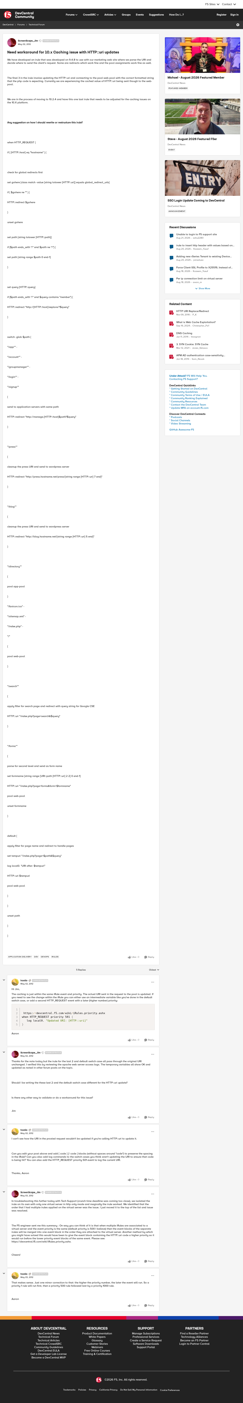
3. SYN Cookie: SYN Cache (192, 344)
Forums (21, 24)
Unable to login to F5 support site (196, 234)
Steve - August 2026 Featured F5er (192, 139)
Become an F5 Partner (194, 1340)
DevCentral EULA (49, 1350)
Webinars (97, 1347)
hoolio (23, 980)
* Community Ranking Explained (188, 398)
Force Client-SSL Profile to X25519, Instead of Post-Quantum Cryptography (203, 267)
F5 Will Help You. (188, 375)
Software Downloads (146, 1344)
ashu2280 (198, 238)
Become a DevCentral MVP (48, 1357)
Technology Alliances (194, 1337)
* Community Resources (183, 401)
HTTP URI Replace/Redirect (192, 311)
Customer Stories (97, 1344)
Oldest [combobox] (154, 970)
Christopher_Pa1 (200, 325)
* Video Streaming (180, 423)
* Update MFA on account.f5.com (188, 407)
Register (221, 14)
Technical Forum (37, 24)
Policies (82, 1390)
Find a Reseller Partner (194, 1333)
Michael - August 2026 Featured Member (196, 77)
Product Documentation (97, 1333)
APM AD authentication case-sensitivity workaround (199, 355)
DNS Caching (184, 333)
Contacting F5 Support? (183, 379)
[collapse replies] (4, 980)
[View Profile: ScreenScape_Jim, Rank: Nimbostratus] (11, 42)
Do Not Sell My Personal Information (138, 1390)
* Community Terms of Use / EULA (189, 395)
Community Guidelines (48, 1347)
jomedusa (198, 260)
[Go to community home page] (19, 15)
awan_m (197, 282)
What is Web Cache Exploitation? (196, 322)
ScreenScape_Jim (28, 40)
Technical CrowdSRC (49, 1344)
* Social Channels (179, 420)
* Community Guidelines (183, 391)
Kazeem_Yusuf (200, 249)
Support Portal (146, 1347)
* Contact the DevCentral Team (187, 404)
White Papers (97, 1337)
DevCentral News (176, 83)
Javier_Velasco (200, 348)
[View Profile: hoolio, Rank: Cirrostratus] (15, 982)
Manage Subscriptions (146, 1333)
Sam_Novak (198, 359)
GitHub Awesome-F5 (181, 429)
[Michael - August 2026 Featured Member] (202, 55)
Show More (204, 288)
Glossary (97, 1340)
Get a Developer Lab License (48, 1354)
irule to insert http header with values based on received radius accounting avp (204, 245)
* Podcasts (175, 417)
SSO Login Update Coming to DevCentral (196, 200)
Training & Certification (97, 1354)
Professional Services (146, 1337)
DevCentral (8, 24)
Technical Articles (49, 1340)
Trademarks (69, 1390)
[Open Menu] (237, 24)
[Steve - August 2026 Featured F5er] (202, 116)
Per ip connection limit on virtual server (199, 278)
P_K (194, 314)
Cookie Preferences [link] (170, 1390)
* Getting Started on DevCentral (188, 388)
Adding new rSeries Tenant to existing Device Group (203, 256)
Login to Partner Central (194, 1344)
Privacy (92, 1390)
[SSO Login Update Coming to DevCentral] (202, 178)
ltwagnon (196, 337)
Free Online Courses (97, 1350)
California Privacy (108, 1390)
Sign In (234, 14)
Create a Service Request (146, 1340)
